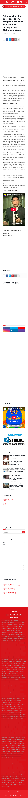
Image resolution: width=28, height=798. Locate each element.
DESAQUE (21, 673)
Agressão (15, 624)
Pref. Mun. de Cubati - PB (8, 584)
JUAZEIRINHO (15, 722)
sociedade (22, 772)
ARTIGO (16, 632)
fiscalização (4, 702)
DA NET (7, 667)
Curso (3, 667)
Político (3, 751)
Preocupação (9, 753)
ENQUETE (17, 692)
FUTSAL (3, 706)
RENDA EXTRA (9, 766)
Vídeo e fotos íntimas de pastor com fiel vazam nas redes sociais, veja (16, 463)
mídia (15, 729)
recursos (10, 761)
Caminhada (22, 646)
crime (3, 663)
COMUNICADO (4, 657)
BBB (15, 640)
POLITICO (23, 749)
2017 (14, 561)
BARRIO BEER (9, 638)
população (13, 751)
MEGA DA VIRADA (5, 729)
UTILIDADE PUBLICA (5, 782)
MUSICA (12, 733)
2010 (14, 573)
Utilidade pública (14, 782)
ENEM (22, 690)
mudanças (4, 731)
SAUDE (21, 770)
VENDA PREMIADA (5, 784)
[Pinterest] (12, 39)
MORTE (23, 729)
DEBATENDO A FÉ (22, 667)
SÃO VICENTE (20, 768)
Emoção (18, 688)
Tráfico (12, 778)
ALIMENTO (4, 628)
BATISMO (11, 640)
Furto (18, 704)
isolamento (4, 720)
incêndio (4, 714)
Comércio (18, 655)
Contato (15, 795)
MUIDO (9, 731)
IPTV (21, 718)
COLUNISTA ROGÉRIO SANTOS (20, 653)
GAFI (7, 706)
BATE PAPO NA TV (5, 640)
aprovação (4, 632)
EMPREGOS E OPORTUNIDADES (7, 690)
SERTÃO (17, 772)
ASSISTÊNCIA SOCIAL (10, 634)
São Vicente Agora (7, 504)
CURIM (23, 663)
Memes (11, 729)
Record (24, 759)
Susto (7, 776)
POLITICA (13, 749)
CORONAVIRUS (11, 661)
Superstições (20, 774)
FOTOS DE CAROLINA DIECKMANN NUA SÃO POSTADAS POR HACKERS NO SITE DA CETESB (16, 477)
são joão (15, 768)
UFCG (18, 780)
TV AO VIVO (23, 778)
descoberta (9, 675)
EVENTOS (17, 696)
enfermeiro (4, 692)
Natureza (15, 735)
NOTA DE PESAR (11, 737)
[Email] (15, 39)
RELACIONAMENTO (18, 763)
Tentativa (4, 778)
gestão (15, 706)
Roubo (10, 768)
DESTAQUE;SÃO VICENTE (15, 677)
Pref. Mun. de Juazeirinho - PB (10, 594)
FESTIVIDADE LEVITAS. (17, 700)
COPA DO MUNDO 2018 (20, 659)
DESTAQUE (22, 675)
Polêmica (23, 747)
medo (24, 727)
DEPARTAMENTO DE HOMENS (13, 671)
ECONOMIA (17, 681)
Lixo (14, 724)
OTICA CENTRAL (5, 745)
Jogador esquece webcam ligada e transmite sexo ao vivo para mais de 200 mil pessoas (16, 486)
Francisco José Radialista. (7, 704)
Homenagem (9, 710)
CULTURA (15, 663)
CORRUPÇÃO (18, 661)
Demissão (15, 669)
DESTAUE (23, 677)
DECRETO (3, 669)
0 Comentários (7, 35)
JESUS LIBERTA (10, 720)
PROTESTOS (4, 759)
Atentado (22, 634)
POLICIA (3, 749)
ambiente (15, 628)
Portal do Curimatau (8, 499)
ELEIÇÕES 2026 (12, 688)
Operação (20, 741)
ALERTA (20, 626)
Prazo (22, 751)
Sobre (11, 795)
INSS (17, 716)
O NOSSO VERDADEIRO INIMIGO (18, 739)
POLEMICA (18, 747)
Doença (11, 681)
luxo (13, 727)
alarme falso (15, 626)
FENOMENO (9, 700)
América (19, 628)
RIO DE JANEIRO (5, 768)
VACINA (20, 782)
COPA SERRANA (4, 661)
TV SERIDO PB (9, 780)
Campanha (4, 649)
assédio (3, 634)
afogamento (9, 624)
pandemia (18, 745)
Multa (3, 733)
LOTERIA (3, 727)
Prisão (9, 757)
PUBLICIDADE (10, 759)
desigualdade (16, 675)
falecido (3, 698)
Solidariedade (10, 774)
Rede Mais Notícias (7, 500)
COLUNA (11, 653)
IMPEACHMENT (18, 712)
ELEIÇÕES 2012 (9, 683)
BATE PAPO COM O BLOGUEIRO (19, 638)
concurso (11, 657)
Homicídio (16, 710)
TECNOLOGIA (12, 776)
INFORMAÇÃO (4, 716)
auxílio (13, 636)
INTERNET (3, 718)
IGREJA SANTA (11, 712)
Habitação (17, 708)
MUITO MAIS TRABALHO (16, 731)
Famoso (18, 698)
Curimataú (10, 665)
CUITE (11, 663)
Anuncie (20, 795)
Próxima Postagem (21, 319)
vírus (20, 784)
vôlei (24, 784)
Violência (16, 784)
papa (23, 745)
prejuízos (4, 753)
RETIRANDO (21, 766)
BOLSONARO (21, 642)
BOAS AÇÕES (10, 642)
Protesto (19, 757)
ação (23, 622)
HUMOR (20, 710)
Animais (3, 630)
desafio (8, 673)
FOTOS (19, 702)
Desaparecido (15, 673)
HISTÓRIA (3, 710)
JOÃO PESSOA (17, 720)
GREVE (12, 708)
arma (9, 632)
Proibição (14, 757)
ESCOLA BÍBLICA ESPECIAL (14, 694)
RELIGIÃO (3, 766)
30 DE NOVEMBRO (14, 620)
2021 (14, 553)
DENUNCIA (4, 671)
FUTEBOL (22, 704)
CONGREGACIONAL (5, 659)
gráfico (8, 708)
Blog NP (4, 503)
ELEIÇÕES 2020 (12, 685)
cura (20, 663)
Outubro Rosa (12, 745)
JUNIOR (21, 722)
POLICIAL (11, 13)
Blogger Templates (6, 794)
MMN (19, 729)
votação (3, 786)
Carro (14, 651)
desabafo (21, 671)
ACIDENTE (4, 624)
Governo (3, 708)
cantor (18, 649)
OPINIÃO (3, 743)
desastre (3, 675)
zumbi (8, 786)
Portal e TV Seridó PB (14, 2)
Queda (15, 759)
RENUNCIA (15, 766)
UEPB (14, 780)
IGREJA (6, 712)
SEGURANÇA (12, 772)
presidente (4, 755)
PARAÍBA (3, 747)
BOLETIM (16, 642)
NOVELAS (3, 739)
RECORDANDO (4, 761)
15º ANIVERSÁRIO (7, 620)
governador (20, 706)
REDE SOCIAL (16, 761)
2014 (14, 567)
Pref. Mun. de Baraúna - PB (9, 591)
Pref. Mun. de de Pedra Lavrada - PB (11, 585)
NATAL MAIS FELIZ (9, 735)
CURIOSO (22, 665)
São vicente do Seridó (6, 770)
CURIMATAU (4, 665)
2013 (14, 569)
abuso (19, 622)
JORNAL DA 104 (8, 722)
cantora (22, 649)
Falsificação (9, 698)
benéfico (19, 640)
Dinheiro (16, 679)
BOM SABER (4, 644)
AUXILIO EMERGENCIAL (21, 636)
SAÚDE (3, 772)
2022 (14, 551)
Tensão (21, 776)
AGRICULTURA (21, 624)
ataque (17, 634)
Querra (19, 759)
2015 (14, 565)
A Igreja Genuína (5, 622)
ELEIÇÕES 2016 (4, 685)
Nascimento (23, 733)
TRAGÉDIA (17, 778)
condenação (17, 657)
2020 (14, 555)
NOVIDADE (9, 739)
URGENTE (22, 780)
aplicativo (18, 630)
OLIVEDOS (10, 741)
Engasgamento (11, 692)
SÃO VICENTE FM (15, 770)
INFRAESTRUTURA (12, 716)
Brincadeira (16, 646)
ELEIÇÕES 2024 (5, 688)
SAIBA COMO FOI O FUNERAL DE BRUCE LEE (17, 456)
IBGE (24, 710)
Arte (12, 632)
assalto (20, 632)
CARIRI (10, 651)
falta (14, 698)
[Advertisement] (14, 58)
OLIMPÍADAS (4, 741)
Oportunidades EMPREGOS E (19, 743)
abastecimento (13, 622)
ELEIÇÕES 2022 (19, 685)
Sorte (16, 774)
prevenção (18, 755)
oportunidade (9, 743)
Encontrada (17, 690)
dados (11, 667)
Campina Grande (11, 649)
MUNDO (7, 733)
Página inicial (6, 13)
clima (7, 653)
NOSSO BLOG (4, 737)
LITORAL (10, 724)
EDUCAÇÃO (23, 681)
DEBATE (15, 667)
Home (7, 795)
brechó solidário (5, 646)
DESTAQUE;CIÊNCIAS (5, 677)
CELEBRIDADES (19, 651)
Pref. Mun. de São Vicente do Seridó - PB (12, 583)
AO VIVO (12, 630)
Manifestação (19, 727)
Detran (3, 679)
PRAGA (18, 751)
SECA (7, 772)
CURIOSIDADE (16, 665)
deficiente (9, 669)
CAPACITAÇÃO (4, 651)
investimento (16, 718)
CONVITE (12, 659)
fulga (15, 704)
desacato (4, 673)
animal (8, 630)
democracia (20, 669)
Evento (13, 696)
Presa (15, 753)
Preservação (20, 753)
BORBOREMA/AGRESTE (11, 644)
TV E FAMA (4, 780)
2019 (14, 557)
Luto (10, 727)
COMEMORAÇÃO (11, 655)
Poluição (8, 751)
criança (24, 661)
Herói (22, 708)
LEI (7, 724)
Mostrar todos (6, 506)
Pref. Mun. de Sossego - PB (9, 589)
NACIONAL (17, 733)
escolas (22, 694)
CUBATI (7, 663)
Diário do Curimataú (7, 502)
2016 (14, 563)
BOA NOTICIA (4, 642)
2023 (14, 548)
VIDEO (11, 784)
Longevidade (19, 724)
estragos (8, 696)
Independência (16, 714)
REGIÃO (12, 763)
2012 (14, 571)
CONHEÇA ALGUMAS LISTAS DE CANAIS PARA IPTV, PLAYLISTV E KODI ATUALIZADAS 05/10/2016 (17, 470)
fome (15, 702)
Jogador (23, 720)
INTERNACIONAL (22, 716)
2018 (14, 559)
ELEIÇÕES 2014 (16, 683)
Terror (8, 778)
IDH (2, 712)
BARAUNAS (4, 638)
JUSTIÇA (3, 724)
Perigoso (12, 747)
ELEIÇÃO (3, 683)
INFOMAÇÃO (22, 714)
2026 (14, 542)
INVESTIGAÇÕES (10, 718)
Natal (3, 735)
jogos (3, 722)
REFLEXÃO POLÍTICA (5, 763)
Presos (13, 755)
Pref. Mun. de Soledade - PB (9, 592)
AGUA (3, 626)
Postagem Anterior (6, 319)
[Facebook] (7, 39)
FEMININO (4, 700)
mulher (23, 731)
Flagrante (10, 702)
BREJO (11, 646)
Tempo (17, 776)
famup (23, 698)
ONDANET (15, 741)
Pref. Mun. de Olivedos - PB (9, 588)
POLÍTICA (18, 749)
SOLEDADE (4, 774)
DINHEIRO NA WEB (5, 681)
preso (9, 755)
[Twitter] (10, 39)
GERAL (11, 706)
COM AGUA (4, 655)
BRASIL (18, 644)
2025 (14, 544)
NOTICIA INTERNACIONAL (20, 737)
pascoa (8, 747)
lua (7, 727)
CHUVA (3, 653)
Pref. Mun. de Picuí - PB (8, 587)
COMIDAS (23, 655)
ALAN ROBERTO (8, 626)
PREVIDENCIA (4, 757)
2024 (14, 547)
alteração (9, 628)
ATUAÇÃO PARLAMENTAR (6, 636)
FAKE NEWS (23, 696)
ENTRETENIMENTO (5, 694)
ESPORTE (3, 696)
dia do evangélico (9, 679)
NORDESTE (21, 735)
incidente (9, 714)
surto (3, 776)
